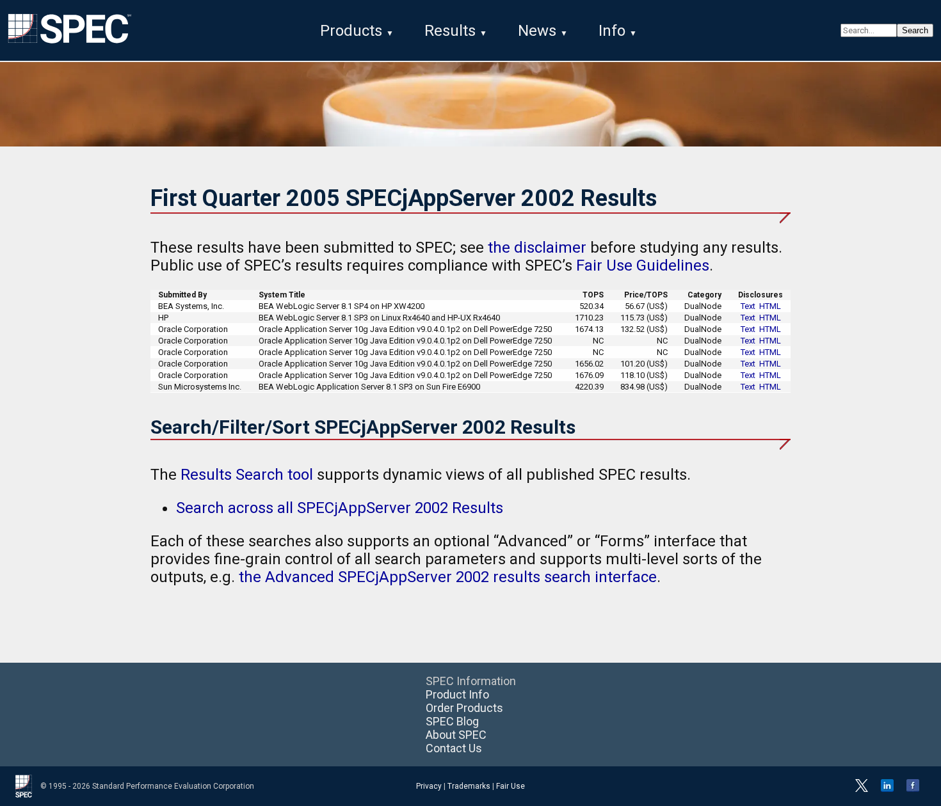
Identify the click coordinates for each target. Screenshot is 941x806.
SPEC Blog (452, 721)
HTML (770, 306)
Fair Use (510, 786)
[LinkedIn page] (887, 789)
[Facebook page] (912, 789)
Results (450, 31)
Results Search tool (247, 475)
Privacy (429, 786)
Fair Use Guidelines (642, 265)
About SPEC (456, 734)
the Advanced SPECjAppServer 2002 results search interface (448, 577)
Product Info (457, 694)
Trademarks (468, 786)
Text (748, 306)
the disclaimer (537, 248)
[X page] (861, 789)
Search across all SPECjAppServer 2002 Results (339, 508)
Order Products (464, 708)
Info (612, 31)
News (537, 31)
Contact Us (454, 748)
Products (351, 31)
